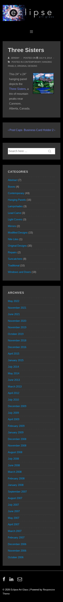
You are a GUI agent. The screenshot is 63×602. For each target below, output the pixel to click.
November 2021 (17, 307)
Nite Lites (13, 239)
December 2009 (17, 406)
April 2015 (13, 353)
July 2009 (13, 412)
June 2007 (14, 511)
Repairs (12, 252)
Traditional (13, 265)
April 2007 (13, 524)
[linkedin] (12, 580)
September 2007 (17, 491)
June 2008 (14, 465)
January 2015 (15, 360)
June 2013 (14, 379)
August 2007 (15, 498)
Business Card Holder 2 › (39, 130)
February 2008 (16, 478)
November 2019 (17, 327)
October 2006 (15, 557)
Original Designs (27, 66)
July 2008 (13, 458)
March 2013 (15, 386)
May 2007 (13, 517)
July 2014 (13, 366)
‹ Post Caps (15, 130)
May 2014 (13, 373)
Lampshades (15, 206)
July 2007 (13, 504)
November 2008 (17, 445)
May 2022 (13, 301)
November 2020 (17, 320)
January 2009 (15, 432)
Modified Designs (18, 232)
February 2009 (16, 425)
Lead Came (14, 212)
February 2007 (16, 537)
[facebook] (5, 580)
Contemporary (32, 62)
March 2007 (15, 530)
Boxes (11, 186)
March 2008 (15, 471)
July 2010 (13, 399)
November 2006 (17, 550)
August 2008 (15, 452)
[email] (20, 580)
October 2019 (15, 333)
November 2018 (17, 340)
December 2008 (17, 439)
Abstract (13, 179)
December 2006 (17, 544)
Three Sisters (17, 88)
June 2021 (14, 314)
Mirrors (12, 226)
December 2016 (17, 347)
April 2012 (13, 392)
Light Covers (15, 219)
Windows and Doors (19, 271)
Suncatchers (15, 258)
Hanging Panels (17, 199)
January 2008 (15, 484)
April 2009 (13, 419)
